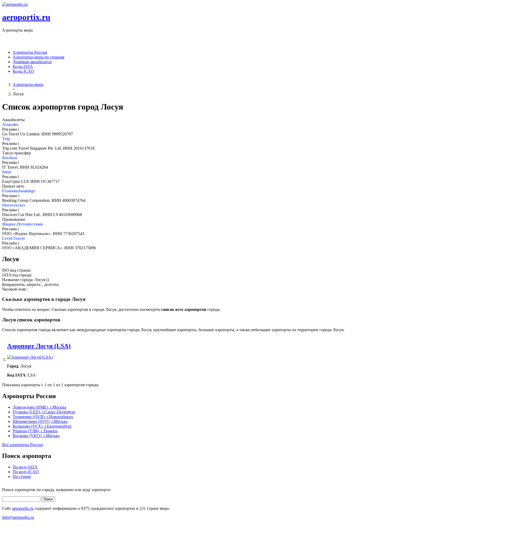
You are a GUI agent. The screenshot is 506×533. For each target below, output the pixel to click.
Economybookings (18, 191)
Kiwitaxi (9, 157)
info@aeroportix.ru (18, 517)
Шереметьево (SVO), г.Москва (40, 421)
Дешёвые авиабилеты (32, 62)
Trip (6, 138)
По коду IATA (25, 467)
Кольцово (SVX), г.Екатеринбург (42, 426)
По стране (22, 476)
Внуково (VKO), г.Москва (36, 435)
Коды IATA (23, 66)
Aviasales (10, 124)
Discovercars (13, 205)
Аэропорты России (30, 52)
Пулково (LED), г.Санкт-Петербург (44, 412)
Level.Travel (13, 238)
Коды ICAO (23, 71)
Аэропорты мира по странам (38, 57)
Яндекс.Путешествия (22, 224)
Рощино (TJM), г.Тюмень (35, 431)
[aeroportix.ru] (15, 4)
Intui (6, 172)
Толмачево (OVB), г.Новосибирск (43, 416)
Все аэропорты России (22, 444)
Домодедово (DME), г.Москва (39, 407)
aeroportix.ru (26, 17)
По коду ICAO (26, 472)
